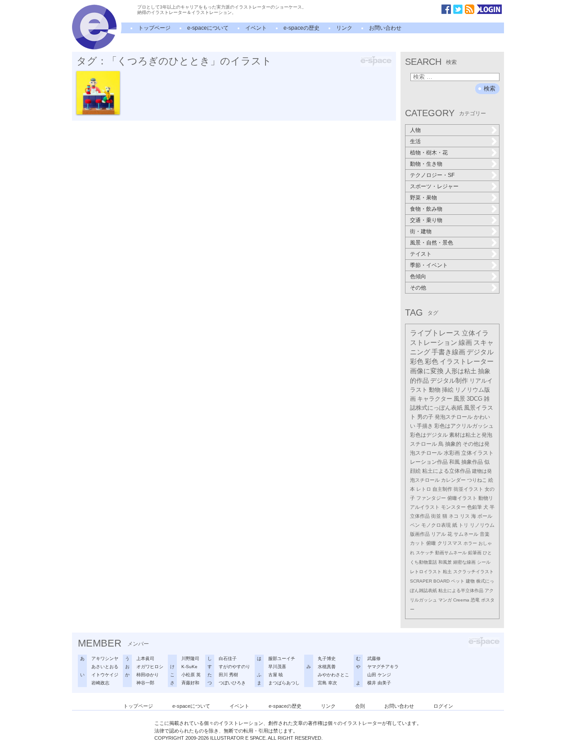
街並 (436, 516)
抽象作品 (472, 462)
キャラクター (434, 398)
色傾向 (418, 276)
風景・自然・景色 (431, 243)
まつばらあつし (284, 682)
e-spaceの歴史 (302, 28)
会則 (360, 706)
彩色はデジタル (429, 435)
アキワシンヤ (104, 658)
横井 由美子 (379, 682)
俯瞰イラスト (462, 498)
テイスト (421, 254)
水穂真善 (327, 666)
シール (483, 562)
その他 (418, 288)
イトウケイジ (104, 674)
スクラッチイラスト (473, 571)
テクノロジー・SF (432, 175)
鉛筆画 (475, 552)
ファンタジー (431, 498)
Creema (461, 599)
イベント (256, 28)
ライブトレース (435, 333)
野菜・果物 (423, 198)
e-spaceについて (208, 28)
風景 (459, 398)
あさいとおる (104, 666)
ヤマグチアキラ (383, 666)
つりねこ (477, 480)
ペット (457, 581)
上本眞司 (145, 658)
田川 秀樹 (228, 674)
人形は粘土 (461, 371)
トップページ (154, 28)
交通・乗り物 (426, 220)
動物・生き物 (426, 164)
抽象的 (453, 444)
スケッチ (425, 552)
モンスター (453, 507)
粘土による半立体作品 (460, 590)
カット (417, 543)
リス (465, 516)
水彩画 (452, 453)
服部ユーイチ (281, 658)
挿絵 (448, 389)
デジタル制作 (449, 380)
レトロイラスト (425, 571)
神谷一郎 (145, 682)
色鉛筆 (474, 507)
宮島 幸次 (327, 682)
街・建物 (421, 231)
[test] (94, 48)
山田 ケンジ (379, 674)
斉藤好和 (190, 682)
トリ (463, 525)
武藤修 (374, 658)
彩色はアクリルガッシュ (464, 426)
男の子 (425, 417)
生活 (415, 141)
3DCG (474, 398)
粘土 (447, 571)
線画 (465, 342)
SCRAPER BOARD (430, 581)
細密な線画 (464, 562)
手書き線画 (448, 352)
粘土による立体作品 (446, 471)
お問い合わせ (385, 28)
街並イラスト (468, 489)
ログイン (443, 706)
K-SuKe (189, 666)
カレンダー (453, 480)
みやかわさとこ (333, 674)
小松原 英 (191, 674)
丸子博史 (327, 658)
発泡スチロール (453, 417)
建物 (470, 581)
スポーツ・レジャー (434, 186)
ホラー (470, 543)
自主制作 (442, 489)
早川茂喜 (277, 666)
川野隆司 (190, 658)
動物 (435, 389)
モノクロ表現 (436, 525)
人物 (415, 130)
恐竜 (475, 599)
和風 (454, 462)
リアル (438, 534)
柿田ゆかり (147, 674)
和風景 (445, 562)
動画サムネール (451, 552)
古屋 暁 (275, 674)
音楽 (485, 534)
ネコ (454, 516)
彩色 (431, 361)
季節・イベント (429, 265)
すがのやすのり (234, 666)
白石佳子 (228, 658)
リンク (344, 28)
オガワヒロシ (149, 666)
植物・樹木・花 (429, 152)
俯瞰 (431, 543)
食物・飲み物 (426, 209)
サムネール (466, 534)
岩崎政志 (100, 682)
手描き (425, 426)
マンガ (445, 599)
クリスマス (449, 543)
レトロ (423, 489)
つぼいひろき (232, 682)
